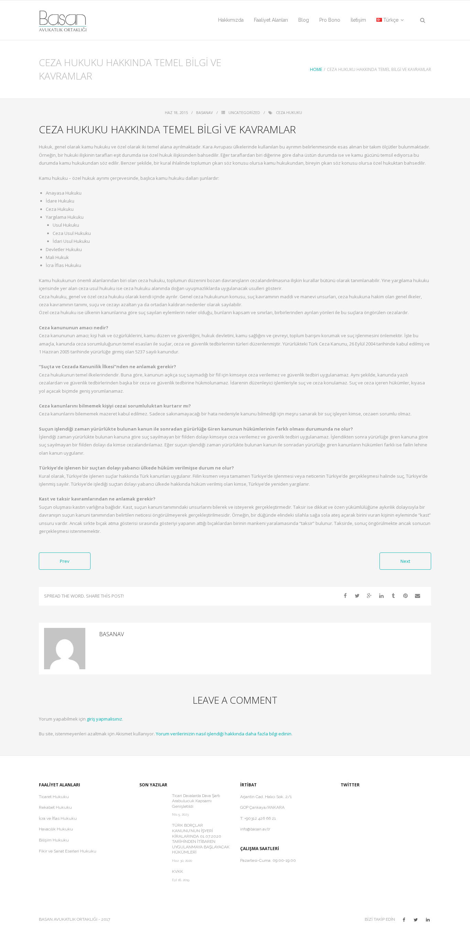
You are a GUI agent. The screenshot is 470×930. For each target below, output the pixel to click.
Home (316, 69)
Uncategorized (244, 112)
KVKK (177, 871)
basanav (204, 112)
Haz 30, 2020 (182, 860)
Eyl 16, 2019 (180, 880)
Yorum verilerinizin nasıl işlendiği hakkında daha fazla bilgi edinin (223, 734)
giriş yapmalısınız (104, 719)
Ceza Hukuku (289, 112)
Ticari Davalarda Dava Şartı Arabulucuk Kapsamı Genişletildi (196, 801)
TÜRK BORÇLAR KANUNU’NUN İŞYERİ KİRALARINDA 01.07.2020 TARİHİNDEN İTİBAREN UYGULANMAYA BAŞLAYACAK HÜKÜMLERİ (200, 839)
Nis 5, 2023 (180, 814)
